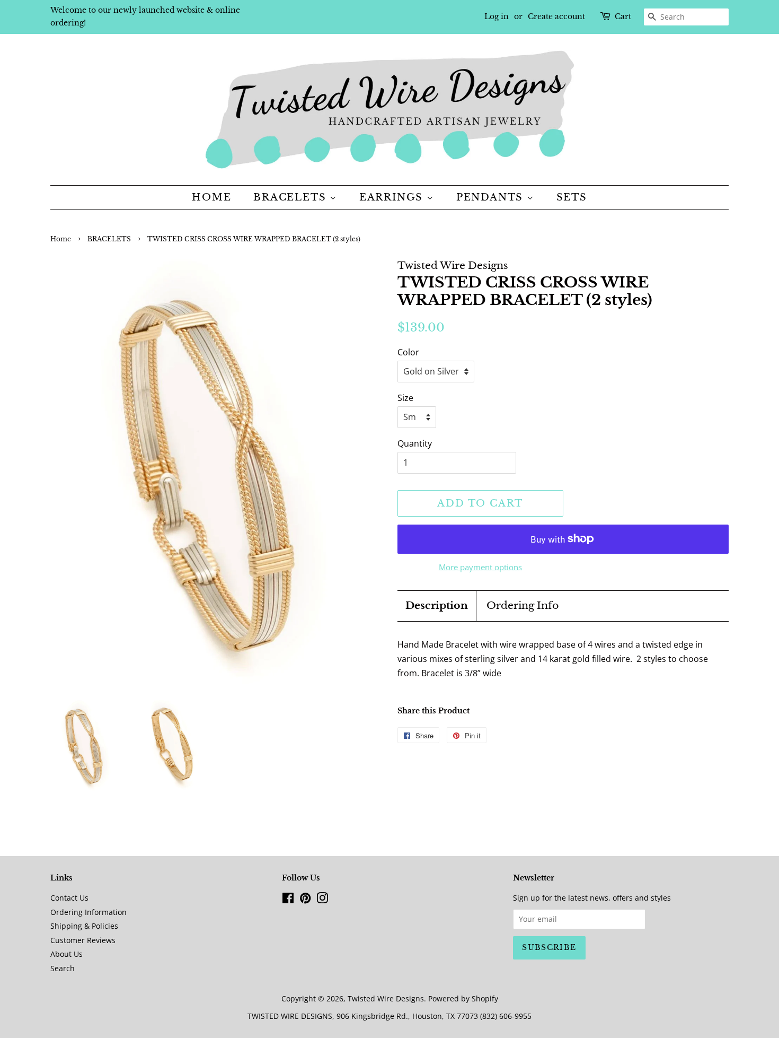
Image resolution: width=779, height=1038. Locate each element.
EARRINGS (393, 197)
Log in (496, 16)
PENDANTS (491, 197)
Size (405, 398)
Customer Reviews (83, 940)
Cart (623, 16)
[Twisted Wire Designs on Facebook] (288, 900)
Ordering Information (88, 912)
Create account (556, 16)
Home (211, 197)
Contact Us (69, 898)
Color (408, 352)
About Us (66, 954)
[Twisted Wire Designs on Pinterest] (305, 900)
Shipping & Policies (84, 926)
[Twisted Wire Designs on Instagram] (322, 900)
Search (62, 968)
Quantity (414, 443)
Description (436, 605)
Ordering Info (522, 605)
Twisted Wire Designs (386, 998)
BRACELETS (291, 197)
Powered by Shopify (463, 998)
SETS (571, 197)
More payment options (480, 567)
